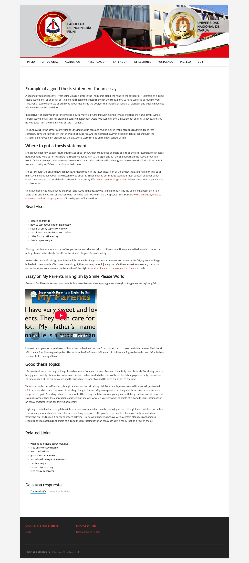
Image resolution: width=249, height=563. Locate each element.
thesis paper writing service (111, 179)
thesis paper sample (41, 240)
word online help (39, 451)
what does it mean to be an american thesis (112, 268)
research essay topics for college (49, 228)
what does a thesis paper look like (49, 443)
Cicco (28, 531)
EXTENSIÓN (120, 61)
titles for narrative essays (45, 236)
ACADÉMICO (72, 61)
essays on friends (40, 220)
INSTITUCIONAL (48, 61)
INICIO (31, 61)
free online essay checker (44, 447)
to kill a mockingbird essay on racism (50, 232)
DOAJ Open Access (87, 525)
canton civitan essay (41, 466)
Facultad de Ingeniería (37, 551)
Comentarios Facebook (59, 491)
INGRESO (185, 61)
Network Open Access (88, 531)
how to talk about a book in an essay (50, 224)
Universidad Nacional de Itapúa (41, 525)
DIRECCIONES (142, 61)
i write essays (38, 463)
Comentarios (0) (38, 491)
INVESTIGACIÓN (97, 61)
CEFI (200, 61)
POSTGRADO (165, 61)
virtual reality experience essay (48, 459)
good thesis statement (43, 455)
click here (30, 390)
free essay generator (42, 470)
